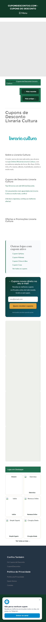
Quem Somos (12, 581)
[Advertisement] (23, 50)
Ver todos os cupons (19, 269)
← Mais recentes (30, 91)
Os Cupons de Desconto (16, 562)
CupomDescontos (13, 566)
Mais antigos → (30, 99)
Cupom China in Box (19, 261)
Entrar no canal (22, 615)
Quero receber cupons (23, 306)
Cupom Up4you (18, 254)
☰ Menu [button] (23, 12)
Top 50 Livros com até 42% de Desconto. (20, 186)
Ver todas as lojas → (23, 541)
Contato (10, 585)
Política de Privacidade (15, 577)
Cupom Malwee (18, 257)
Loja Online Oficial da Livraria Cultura (21, 162)
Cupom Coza (17, 265)
